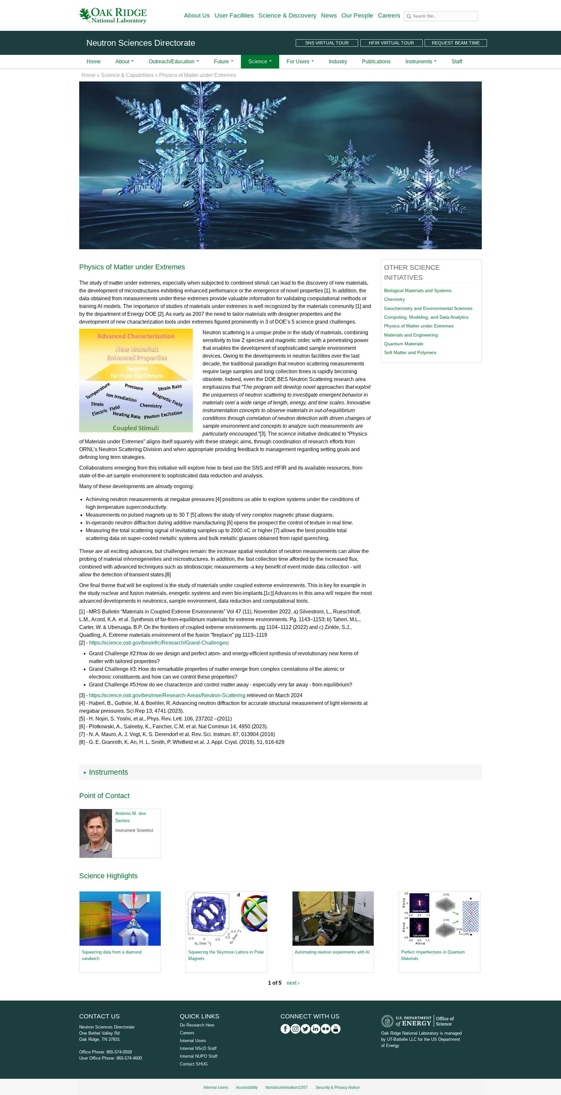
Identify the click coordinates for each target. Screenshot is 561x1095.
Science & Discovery (287, 15)
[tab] (280, 772)
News (329, 15)
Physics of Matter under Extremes (419, 325)
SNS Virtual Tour (327, 42)
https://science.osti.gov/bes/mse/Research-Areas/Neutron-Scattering (167, 695)
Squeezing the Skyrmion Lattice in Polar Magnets (226, 955)
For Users (299, 61)
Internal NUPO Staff (199, 1056)
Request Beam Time (456, 42)
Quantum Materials (403, 343)
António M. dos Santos (130, 817)
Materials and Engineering (411, 335)
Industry (338, 61)
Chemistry (394, 299)
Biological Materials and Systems (418, 290)
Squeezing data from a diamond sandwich (112, 955)
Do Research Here (197, 1025)
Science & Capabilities (127, 75)
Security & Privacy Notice (338, 1087)
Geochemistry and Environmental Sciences (428, 308)
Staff (457, 61)
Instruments (419, 61)
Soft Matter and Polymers (410, 352)
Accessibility (247, 1087)
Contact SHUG (194, 1064)
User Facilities (234, 15)
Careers (389, 15)
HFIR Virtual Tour (391, 42)
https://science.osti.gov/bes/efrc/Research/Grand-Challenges (158, 643)
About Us (197, 15)
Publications (376, 61)
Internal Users (193, 1040)
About (123, 61)
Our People (357, 15)
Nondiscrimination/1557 (287, 1087)
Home (94, 61)
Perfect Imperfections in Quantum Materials (433, 955)
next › (293, 983)
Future (222, 61)
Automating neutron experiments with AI (332, 952)
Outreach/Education (172, 61)
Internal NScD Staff (198, 1048)
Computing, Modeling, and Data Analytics (426, 317)
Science (258, 61)
